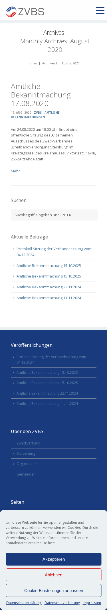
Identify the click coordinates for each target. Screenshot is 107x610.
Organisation (27, 463)
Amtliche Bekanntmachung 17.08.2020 (41, 94)
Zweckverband (29, 443)
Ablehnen (53, 574)
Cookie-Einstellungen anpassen (53, 590)
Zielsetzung (26, 453)
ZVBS (38, 113)
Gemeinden (26, 474)
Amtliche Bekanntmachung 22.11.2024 (49, 286)
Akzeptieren (54, 559)
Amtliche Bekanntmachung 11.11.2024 (49, 297)
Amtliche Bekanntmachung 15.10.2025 (49, 265)
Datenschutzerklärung (24, 602)
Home (32, 63)
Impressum (92, 602)
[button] (100, 11)
